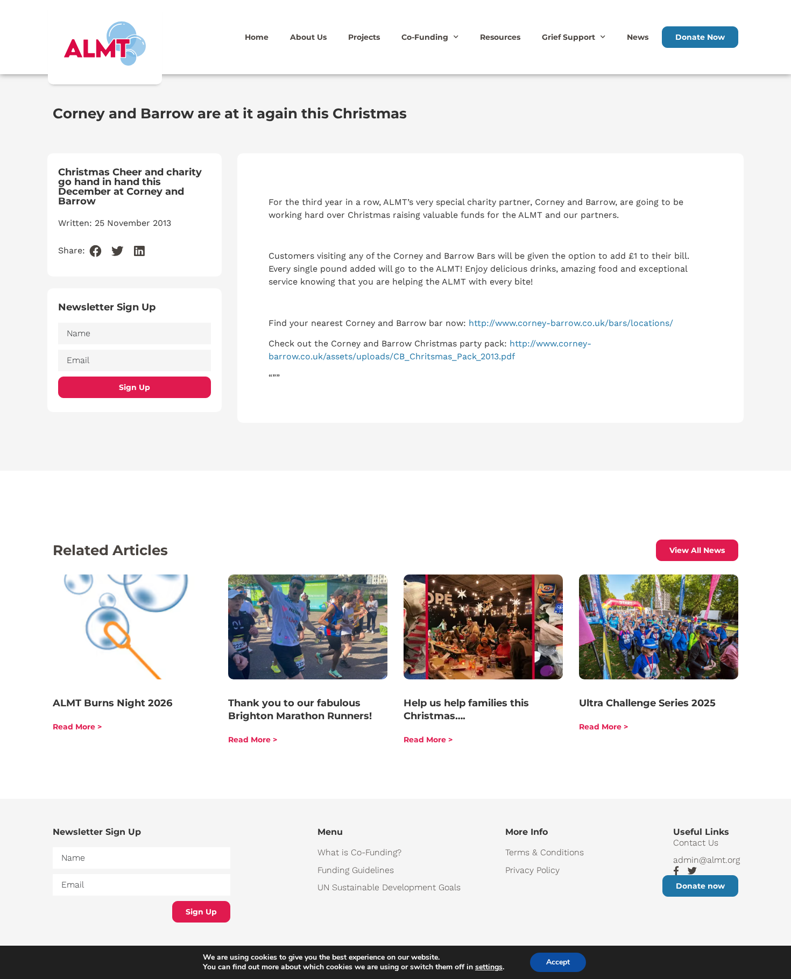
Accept (558, 962)
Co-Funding (424, 37)
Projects (364, 37)
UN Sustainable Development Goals (389, 887)
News (637, 37)
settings (489, 967)
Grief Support (568, 37)
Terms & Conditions (544, 852)
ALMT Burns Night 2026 (112, 703)
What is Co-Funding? (359, 852)
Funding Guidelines (355, 870)
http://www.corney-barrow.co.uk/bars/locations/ (571, 323)
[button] (96, 251)
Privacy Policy (532, 870)
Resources (500, 37)
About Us (308, 37)
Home (257, 37)
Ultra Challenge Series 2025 (647, 703)
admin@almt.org (705, 860)
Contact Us (695, 843)
